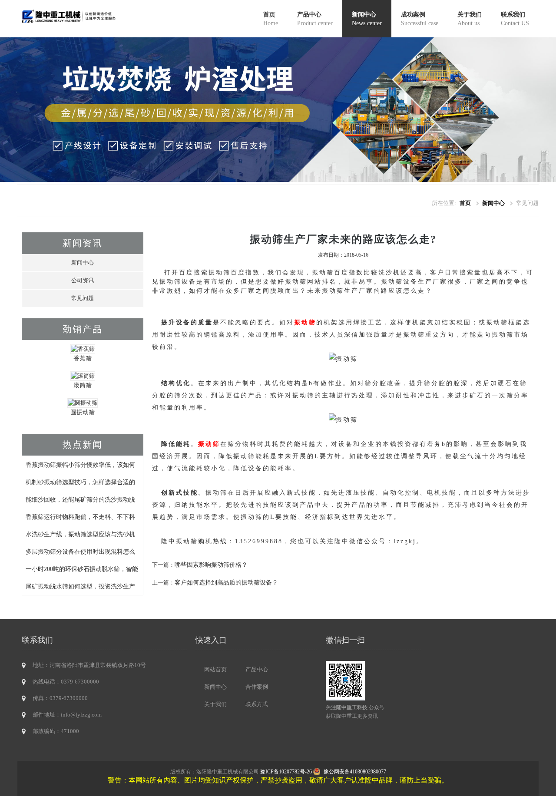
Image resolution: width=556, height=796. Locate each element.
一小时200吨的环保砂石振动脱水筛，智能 (82, 569)
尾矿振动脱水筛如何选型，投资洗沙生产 (80, 586)
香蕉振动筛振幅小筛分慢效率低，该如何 (80, 465)
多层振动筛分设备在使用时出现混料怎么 (80, 551)
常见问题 (82, 298)
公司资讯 (82, 280)
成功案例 (419, 18)
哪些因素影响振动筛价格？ (211, 564)
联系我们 (515, 18)
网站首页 (215, 669)
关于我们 (469, 18)
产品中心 (315, 18)
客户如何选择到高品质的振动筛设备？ (226, 582)
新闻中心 (367, 18)
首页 (270, 18)
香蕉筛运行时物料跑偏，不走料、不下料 (80, 517)
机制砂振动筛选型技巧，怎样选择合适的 (80, 482)
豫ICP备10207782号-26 (286, 771)
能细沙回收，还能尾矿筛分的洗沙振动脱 (80, 499)
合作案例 (256, 687)
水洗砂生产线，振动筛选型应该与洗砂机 (80, 534)
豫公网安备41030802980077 (355, 771)
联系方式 (256, 704)
